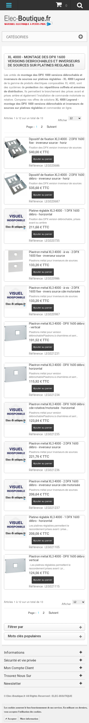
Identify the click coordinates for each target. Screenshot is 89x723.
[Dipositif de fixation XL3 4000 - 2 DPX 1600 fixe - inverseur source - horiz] (15, 148)
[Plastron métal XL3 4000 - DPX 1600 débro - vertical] (15, 333)
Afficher (62, 120)
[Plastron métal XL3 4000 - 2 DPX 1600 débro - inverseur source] (15, 453)
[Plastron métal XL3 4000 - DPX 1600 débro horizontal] (15, 374)
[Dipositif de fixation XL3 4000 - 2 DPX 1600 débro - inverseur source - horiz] (15, 184)
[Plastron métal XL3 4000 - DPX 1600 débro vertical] (15, 566)
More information (29, 718)
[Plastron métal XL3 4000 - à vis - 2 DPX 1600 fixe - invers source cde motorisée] (15, 297)
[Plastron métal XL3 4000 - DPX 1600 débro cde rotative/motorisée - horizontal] (15, 413)
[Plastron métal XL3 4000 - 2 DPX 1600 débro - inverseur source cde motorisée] (15, 490)
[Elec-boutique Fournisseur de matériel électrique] (28, 20)
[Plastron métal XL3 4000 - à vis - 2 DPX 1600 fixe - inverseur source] (15, 261)
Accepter (12, 718)
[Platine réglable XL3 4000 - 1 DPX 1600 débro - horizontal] (15, 220)
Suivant (52, 126)
